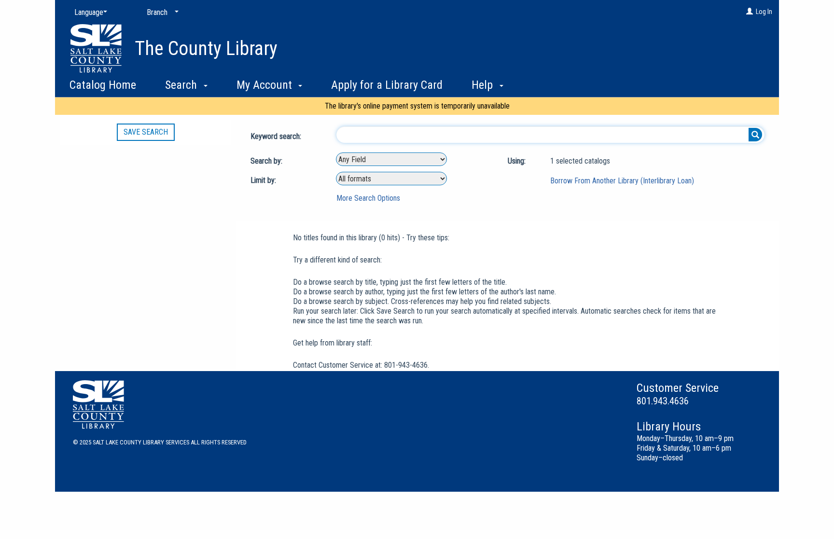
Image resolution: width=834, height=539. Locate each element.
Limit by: (264, 180)
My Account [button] (265, 85)
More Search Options (368, 198)
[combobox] (391, 159)
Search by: (267, 161)
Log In (764, 11)
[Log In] (749, 11)
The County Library (206, 48)
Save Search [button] (146, 132)
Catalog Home (103, 85)
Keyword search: (276, 136)
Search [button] (182, 85)
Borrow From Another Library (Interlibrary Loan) (622, 180)
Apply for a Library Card (387, 85)
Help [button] (484, 85)
